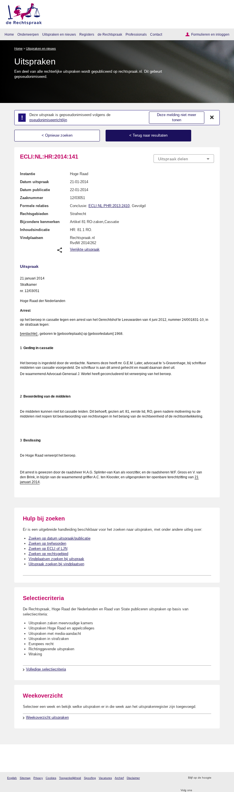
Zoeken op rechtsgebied (48, 554)
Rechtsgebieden (34, 214)
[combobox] (183, 158)
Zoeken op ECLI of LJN (48, 548)
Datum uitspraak (34, 182)
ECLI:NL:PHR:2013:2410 (109, 206)
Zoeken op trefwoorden (47, 543)
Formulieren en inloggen (210, 34)
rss (216, 778)
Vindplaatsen (31, 238)
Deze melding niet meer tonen (176, 117)
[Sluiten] (212, 117)
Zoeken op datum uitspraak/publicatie (59, 538)
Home (9, 34)
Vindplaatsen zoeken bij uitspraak (56, 559)
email (224, 778)
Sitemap (25, 777)
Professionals (136, 34)
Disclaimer (133, 777)
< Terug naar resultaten (148, 135)
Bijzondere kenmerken (40, 222)
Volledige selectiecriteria (46, 669)
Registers (86, 34)
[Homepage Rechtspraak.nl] (22, 13)
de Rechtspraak (110, 34)
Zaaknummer (31, 198)
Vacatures (105, 777)
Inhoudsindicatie (35, 230)
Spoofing (90, 777)
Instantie (27, 174)
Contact (156, 34)
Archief (119, 777)
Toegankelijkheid (70, 777)
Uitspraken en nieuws (59, 34)
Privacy (38, 777)
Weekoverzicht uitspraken (47, 717)
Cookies (51, 777)
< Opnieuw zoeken (57, 135)
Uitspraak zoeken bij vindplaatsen (56, 564)
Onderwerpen (28, 34)
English (12, 777)
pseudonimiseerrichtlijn (48, 120)
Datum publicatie (35, 190)
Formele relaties (34, 206)
